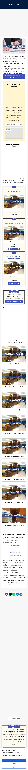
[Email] (21, 594)
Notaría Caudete (15, 545)
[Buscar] (20, 124)
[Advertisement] (14, 21)
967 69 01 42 (15, 249)
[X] (10, 594)
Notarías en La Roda (15, 555)
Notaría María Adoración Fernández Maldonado (14, 257)
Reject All (14, 767)
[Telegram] (17, 594)
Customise (14, 763)
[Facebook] (6, 594)
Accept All (14, 760)
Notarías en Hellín (15, 552)
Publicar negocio (14, 302)
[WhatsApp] (13, 594)
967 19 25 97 (15, 283)
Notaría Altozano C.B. (14, 191)
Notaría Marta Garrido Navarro (14, 223)
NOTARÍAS (15, 4)
